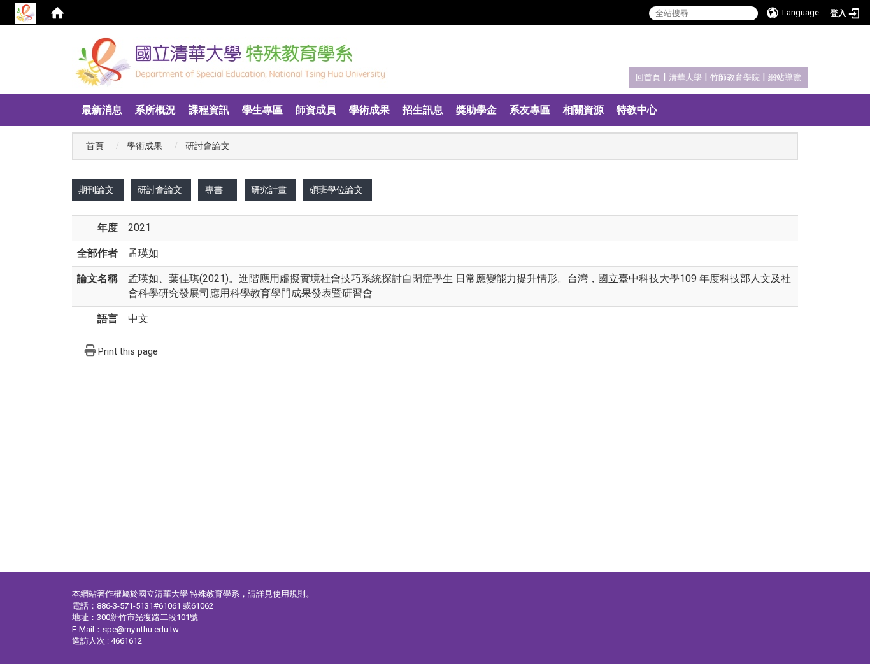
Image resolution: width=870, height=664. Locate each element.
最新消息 (102, 110)
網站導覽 (784, 77)
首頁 (95, 146)
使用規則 (289, 593)
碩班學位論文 (336, 190)
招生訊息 (423, 110)
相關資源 (583, 110)
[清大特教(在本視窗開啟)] (234, 62)
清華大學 (685, 77)
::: (629, 75)
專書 (214, 190)
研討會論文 (160, 190)
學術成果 (369, 110)
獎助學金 (476, 110)
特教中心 (637, 110)
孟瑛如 (143, 253)
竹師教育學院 (735, 77)
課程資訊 (209, 110)
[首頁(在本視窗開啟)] (57, 12)
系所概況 (155, 110)
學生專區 (262, 110)
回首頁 (648, 77)
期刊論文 (96, 190)
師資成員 (316, 110)
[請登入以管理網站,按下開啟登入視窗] (25, 12)
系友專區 (530, 110)
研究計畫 (269, 190)
